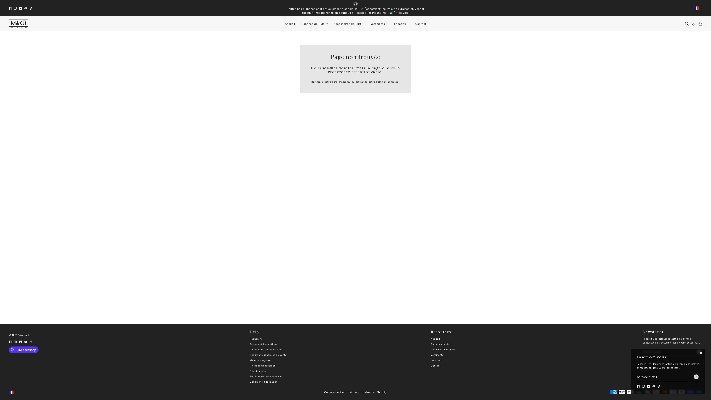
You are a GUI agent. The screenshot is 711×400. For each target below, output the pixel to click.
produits (393, 81)
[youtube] (26, 8)
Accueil (435, 338)
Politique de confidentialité (266, 349)
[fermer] (701, 353)
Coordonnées (258, 371)
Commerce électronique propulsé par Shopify (355, 392)
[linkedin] (20, 8)
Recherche (256, 338)
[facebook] (10, 8)
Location (436, 360)
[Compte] (693, 24)
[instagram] (15, 8)
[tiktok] (31, 8)
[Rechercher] (687, 24)
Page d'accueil (341, 81)
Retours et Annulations (263, 344)
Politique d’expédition (263, 365)
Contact (435, 365)
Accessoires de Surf (443, 349)
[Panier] (700, 24)
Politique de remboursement (266, 376)
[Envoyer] (696, 377)
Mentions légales (260, 360)
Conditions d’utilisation (264, 381)
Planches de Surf (441, 344)
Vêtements (437, 355)
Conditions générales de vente (268, 355)
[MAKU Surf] (18, 23)
